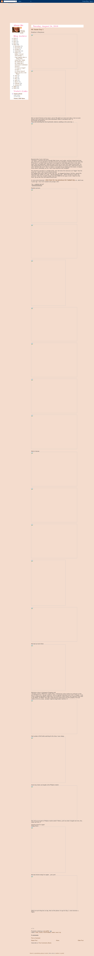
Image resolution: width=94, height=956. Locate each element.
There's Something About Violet (39, 953)
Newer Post (34, 940)
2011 (14, 43)
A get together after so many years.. (21, 58)
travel (57, 932)
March (16, 82)
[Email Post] (50, 931)
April (16, 80)
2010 (14, 44)
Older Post (81, 940)
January (17, 85)
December (17, 46)
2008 (14, 88)
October (17, 49)
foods (36, 932)
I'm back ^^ (18, 69)
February (17, 83)
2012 (14, 41)
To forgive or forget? (20, 68)
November (17, 48)
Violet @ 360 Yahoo (19, 98)
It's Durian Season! (20, 71)
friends (41, 932)
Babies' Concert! (19, 54)
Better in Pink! (60, 953)
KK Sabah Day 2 (19, 61)
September (18, 51)
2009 (14, 86)
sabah (53, 932)
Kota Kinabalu (47, 932)
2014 (14, 38)
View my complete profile (22, 32)
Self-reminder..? (19, 55)
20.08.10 (17, 66)
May (16, 78)
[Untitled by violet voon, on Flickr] (54, 68)
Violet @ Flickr (18, 93)
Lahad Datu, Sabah (20, 60)
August (17, 52)
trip (60, 932)
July (16, 75)
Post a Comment (35, 938)
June (16, 77)
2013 (14, 40)
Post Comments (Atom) (45, 943)
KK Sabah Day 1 (19, 63)
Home (57, 940)
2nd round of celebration (21, 65)
